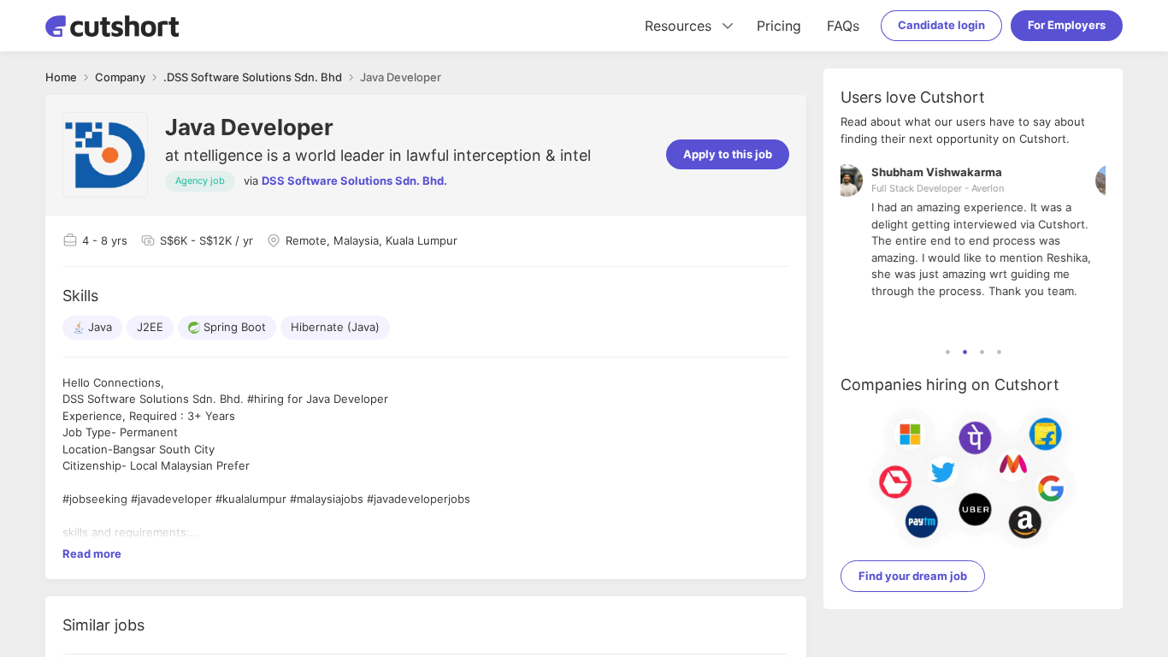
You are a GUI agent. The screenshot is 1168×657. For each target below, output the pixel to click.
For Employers (1067, 25)
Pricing (779, 25)
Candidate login (941, 25)
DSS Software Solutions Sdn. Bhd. (354, 180)
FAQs (843, 25)
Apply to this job (727, 154)
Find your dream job (912, 576)
